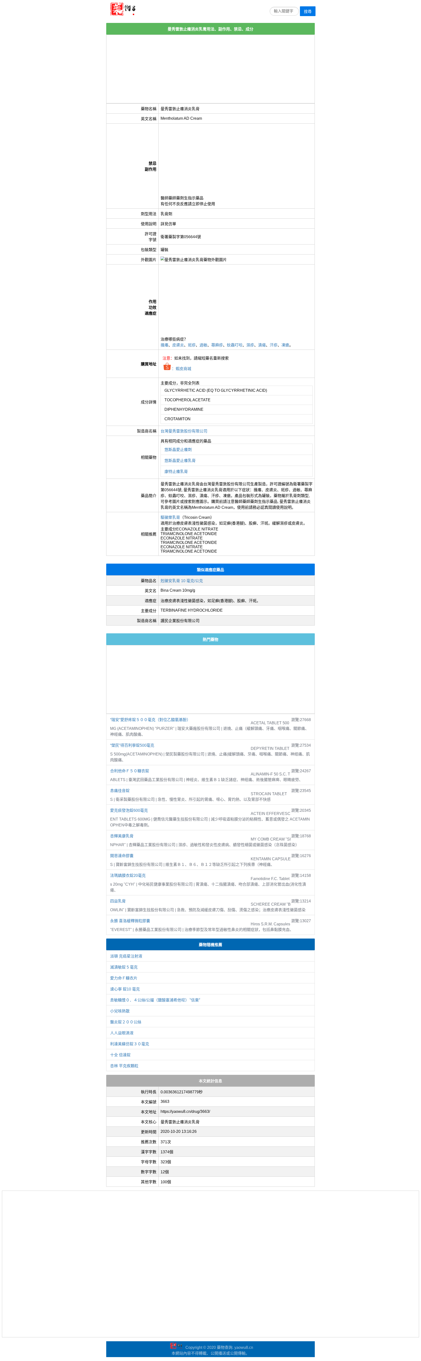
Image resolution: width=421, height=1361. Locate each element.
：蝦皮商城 (181, 369)
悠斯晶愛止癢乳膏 (180, 461)
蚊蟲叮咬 (234, 345)
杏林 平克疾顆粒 (124, 1066)
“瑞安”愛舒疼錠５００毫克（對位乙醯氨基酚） (150, 720)
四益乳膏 (118, 901)
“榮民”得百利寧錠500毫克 (132, 745)
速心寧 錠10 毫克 (125, 989)
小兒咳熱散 (120, 1011)
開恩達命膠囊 (122, 856)
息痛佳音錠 (120, 791)
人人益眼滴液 (122, 1033)
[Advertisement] (210, 69)
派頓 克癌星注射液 (126, 956)
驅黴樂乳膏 (170, 517)
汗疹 (273, 345)
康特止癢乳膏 (176, 472)
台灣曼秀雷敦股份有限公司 (184, 431)
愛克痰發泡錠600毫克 (129, 810)
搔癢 (164, 345)
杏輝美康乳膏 (122, 836)
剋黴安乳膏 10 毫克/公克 (182, 581)
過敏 (203, 345)
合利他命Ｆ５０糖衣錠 (129, 771)
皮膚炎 (178, 345)
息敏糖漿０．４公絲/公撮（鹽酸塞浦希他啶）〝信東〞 (156, 1000)
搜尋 (308, 12)
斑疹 (192, 345)
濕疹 (250, 345)
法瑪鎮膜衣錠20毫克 (128, 875)
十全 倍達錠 (120, 1055)
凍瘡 (285, 345)
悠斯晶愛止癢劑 (178, 450)
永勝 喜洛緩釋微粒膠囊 (130, 921)
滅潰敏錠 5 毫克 (124, 967)
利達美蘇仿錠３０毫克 (129, 1044)
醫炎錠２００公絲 (125, 1022)
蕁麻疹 (217, 345)
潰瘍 (262, 345)
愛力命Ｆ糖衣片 (123, 978)
